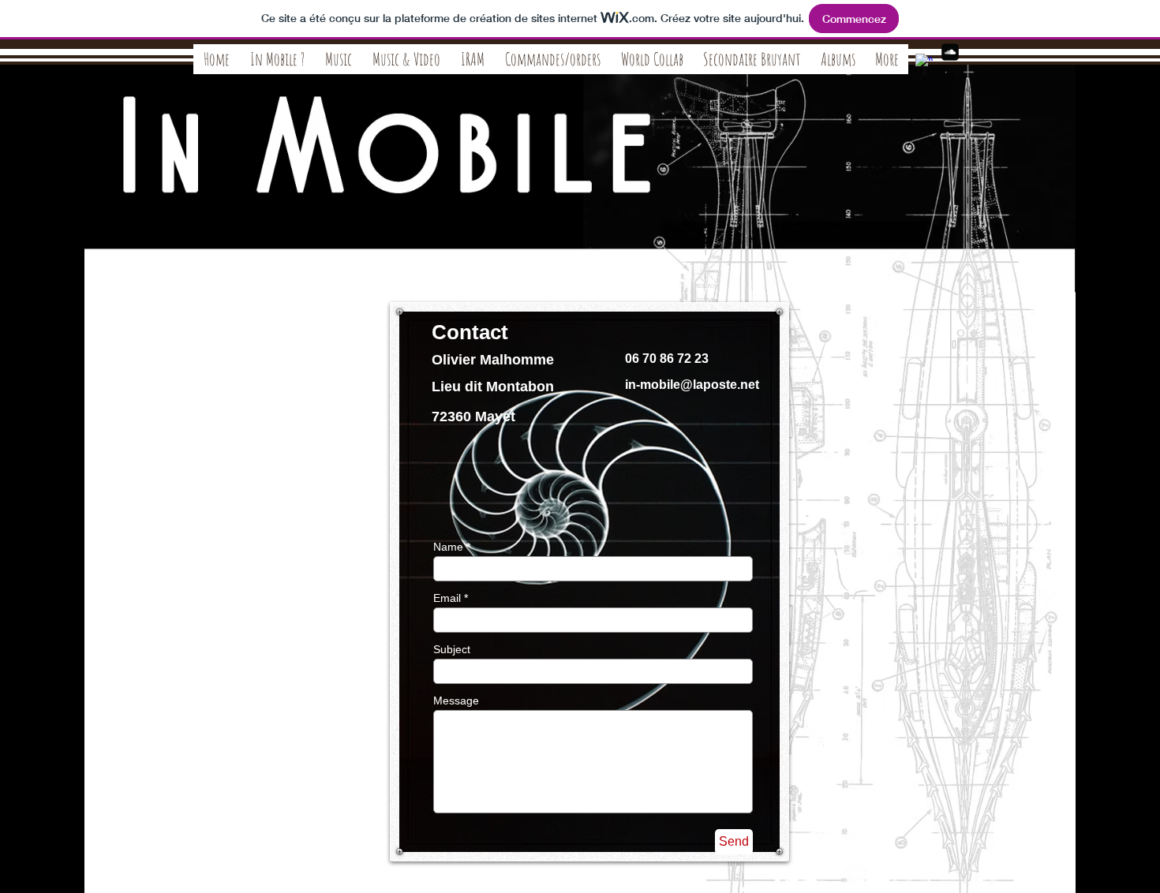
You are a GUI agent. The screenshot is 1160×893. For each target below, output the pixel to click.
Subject (451, 649)
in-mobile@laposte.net (692, 384)
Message (456, 700)
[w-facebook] (924, 62)
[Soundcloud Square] (950, 52)
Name (448, 546)
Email (447, 597)
